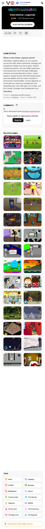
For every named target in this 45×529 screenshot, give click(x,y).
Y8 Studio (15, 97)
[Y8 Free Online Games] (10, 3)
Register (18, 120)
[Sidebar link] (3, 3)
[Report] (20, 33)
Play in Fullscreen (22, 24)
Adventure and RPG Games (20, 95)
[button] (7, 91)
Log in (28, 120)
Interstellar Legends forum (31, 111)
